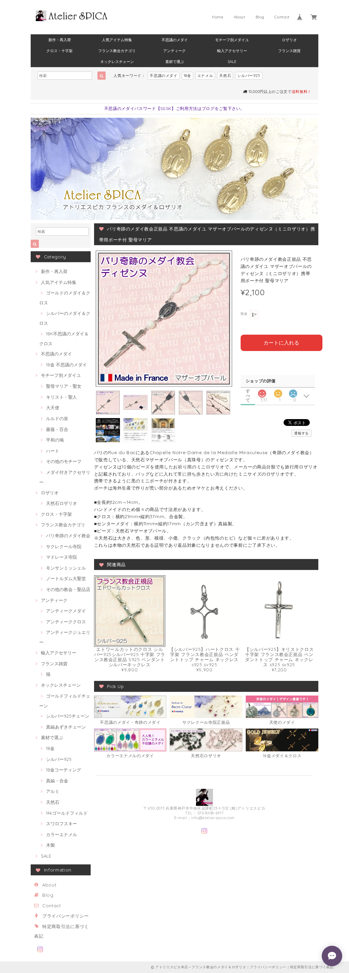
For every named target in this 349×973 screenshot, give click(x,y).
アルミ (52, 791)
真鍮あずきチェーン (66, 727)
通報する (301, 433)
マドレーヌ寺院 (61, 557)
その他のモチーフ (63, 461)
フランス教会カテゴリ (117, 50)
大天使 (52, 407)
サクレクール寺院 (63, 546)
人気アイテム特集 (117, 39)
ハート (52, 450)
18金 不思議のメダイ (66, 364)
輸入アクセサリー (232, 50)
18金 (187, 75)
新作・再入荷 (59, 39)
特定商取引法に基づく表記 (312, 967)
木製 (50, 845)
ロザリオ (289, 39)
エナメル (205, 75)
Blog (260, 17)
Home (218, 17)
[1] (278, 391)
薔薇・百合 (57, 429)
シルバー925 (248, 75)
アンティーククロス (66, 621)
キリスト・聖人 (61, 397)
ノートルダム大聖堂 (66, 578)
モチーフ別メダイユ (232, 39)
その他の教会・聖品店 (68, 589)
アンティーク (174, 50)
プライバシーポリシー (65, 916)
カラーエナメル (61, 834)
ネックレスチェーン (117, 61)
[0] (293, 391)
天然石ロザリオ (61, 503)
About (239, 17)
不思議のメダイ (175, 39)
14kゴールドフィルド (67, 813)
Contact (282, 17)
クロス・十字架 (59, 50)
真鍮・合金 (57, 780)
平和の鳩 (55, 440)
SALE (232, 61)
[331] (262, 391)
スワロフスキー (61, 823)
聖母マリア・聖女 (63, 386)
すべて (248, 391)
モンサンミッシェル (66, 568)
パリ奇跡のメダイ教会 (68, 535)
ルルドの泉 (57, 418)
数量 (244, 314)
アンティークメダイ (66, 610)
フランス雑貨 (289, 50)
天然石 (225, 75)
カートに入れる (281, 342)
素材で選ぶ (174, 61)
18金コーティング (63, 769)
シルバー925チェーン (67, 716)
